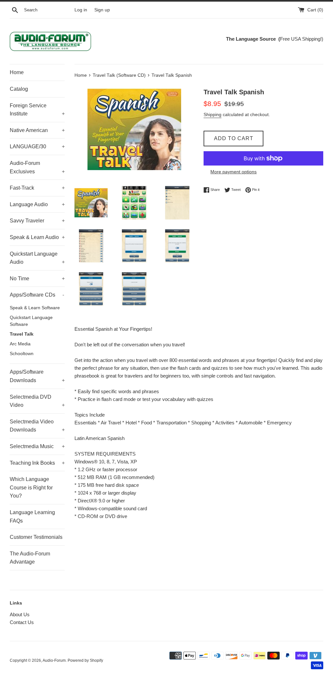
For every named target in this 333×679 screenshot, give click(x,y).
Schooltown (21, 353)
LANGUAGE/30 (37, 146)
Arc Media (20, 343)
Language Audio (37, 204)
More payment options (233, 171)
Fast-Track (37, 188)
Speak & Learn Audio (37, 237)
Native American (37, 130)
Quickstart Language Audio (37, 258)
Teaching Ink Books (37, 463)
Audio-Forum (54, 660)
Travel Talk (21, 334)
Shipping (212, 114)
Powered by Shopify (85, 660)
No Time (37, 278)
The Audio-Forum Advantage (30, 558)
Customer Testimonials (36, 537)
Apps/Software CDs (37, 295)
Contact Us (22, 622)
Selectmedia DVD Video (37, 401)
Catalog (19, 89)
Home (17, 72)
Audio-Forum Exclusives (37, 167)
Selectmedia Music (37, 446)
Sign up (102, 9)
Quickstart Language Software (31, 321)
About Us (20, 614)
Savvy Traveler (37, 220)
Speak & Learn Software (35, 307)
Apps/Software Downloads (37, 376)
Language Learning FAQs (32, 517)
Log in (80, 9)
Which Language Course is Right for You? (31, 487)
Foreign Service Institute (37, 110)
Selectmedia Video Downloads (37, 426)
